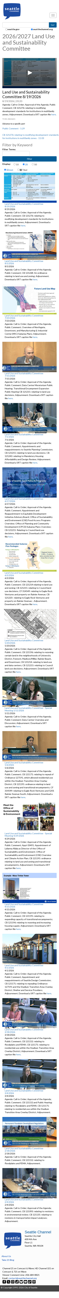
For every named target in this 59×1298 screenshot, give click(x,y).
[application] (29, 73)
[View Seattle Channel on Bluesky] (21, 1281)
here (53, 114)
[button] (29, 72)
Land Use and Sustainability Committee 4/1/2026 (24, 966)
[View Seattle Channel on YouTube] (26, 1281)
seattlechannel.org (43, 29)
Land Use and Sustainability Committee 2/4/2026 (24, 1200)
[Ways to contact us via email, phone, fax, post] (34, 1281)
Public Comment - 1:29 (13, 128)
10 (17, 164)
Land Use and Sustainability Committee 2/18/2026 (24, 1149)
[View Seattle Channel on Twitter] (9, 1281)
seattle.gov (13, 29)
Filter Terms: (9, 149)
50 (35, 164)
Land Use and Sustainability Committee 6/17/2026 (24, 499)
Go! (53, 25)
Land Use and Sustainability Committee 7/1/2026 (24, 435)
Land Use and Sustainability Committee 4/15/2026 (24, 905)
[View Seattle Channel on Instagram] (13, 1281)
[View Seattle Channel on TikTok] (17, 1281)
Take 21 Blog (8, 1260)
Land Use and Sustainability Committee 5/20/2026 (24, 641)
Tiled (24, 170)
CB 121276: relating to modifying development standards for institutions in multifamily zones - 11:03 (30, 136)
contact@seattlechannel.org (22, 1278)
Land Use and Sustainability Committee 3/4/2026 (24, 1091)
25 (26, 164)
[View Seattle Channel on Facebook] (4, 1281)
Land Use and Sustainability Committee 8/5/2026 (24, 262)
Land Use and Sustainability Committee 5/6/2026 (24, 763)
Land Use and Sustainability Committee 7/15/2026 (24, 374)
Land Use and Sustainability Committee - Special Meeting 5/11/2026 (28, 709)
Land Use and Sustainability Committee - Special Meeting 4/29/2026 (28, 834)
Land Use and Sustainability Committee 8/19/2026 (24, 205)
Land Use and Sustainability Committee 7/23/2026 (24, 316)
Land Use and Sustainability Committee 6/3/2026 (24, 573)
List (11, 170)
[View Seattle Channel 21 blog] (30, 1281)
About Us (6, 1256)
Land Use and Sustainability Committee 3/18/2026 (24, 1030)
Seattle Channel (38, 1232)
